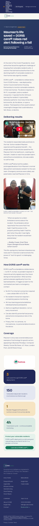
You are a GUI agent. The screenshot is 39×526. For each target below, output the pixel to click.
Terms (15, 522)
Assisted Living (8, 489)
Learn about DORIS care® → (19, 447)
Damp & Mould (8, 481)
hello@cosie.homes (27, 504)
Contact (6, 507)
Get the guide (19, 6)
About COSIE (8, 502)
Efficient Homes (8, 486)
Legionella (7, 484)
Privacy (6, 522)
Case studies (25, 484)
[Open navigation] (20, 16)
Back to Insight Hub (11, 27)
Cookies (10, 522)
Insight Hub (24, 481)
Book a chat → (25, 507)
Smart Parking (8, 491)
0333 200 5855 (26, 502)
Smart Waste (7, 494)
